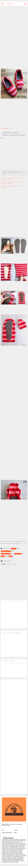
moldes (11, 128)
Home (2, 128)
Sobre (15, 832)
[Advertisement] (14, 22)
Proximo (25, 543)
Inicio (3, 830)
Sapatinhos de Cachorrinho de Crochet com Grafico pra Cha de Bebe (12, 178)
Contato (16, 830)
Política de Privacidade (7, 832)
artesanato (6, 128)
